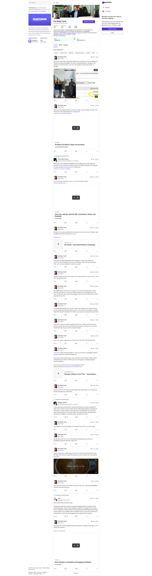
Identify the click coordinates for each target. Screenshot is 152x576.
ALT (74, 96)
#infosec (56, 52)
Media (60, 45)
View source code (37, 573)
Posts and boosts (58, 49)
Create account (112, 29)
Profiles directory (46, 567)
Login (112, 32)
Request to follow (88, 21)
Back (57, 3)
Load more (76, 573)
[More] (97, 100)
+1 (97, 52)
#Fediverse (70, 52)
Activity (56, 45)
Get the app (39, 572)
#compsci (88, 52)
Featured (65, 45)
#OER (93, 52)
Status (40, 567)
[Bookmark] (87, 100)
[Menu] (97, 21)
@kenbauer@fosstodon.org (60, 23)
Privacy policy (31, 569)
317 (62, 27)
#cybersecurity (63, 52)
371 (55, 27)
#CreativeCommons (79, 52)
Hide (96, 70)
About (36, 567)
